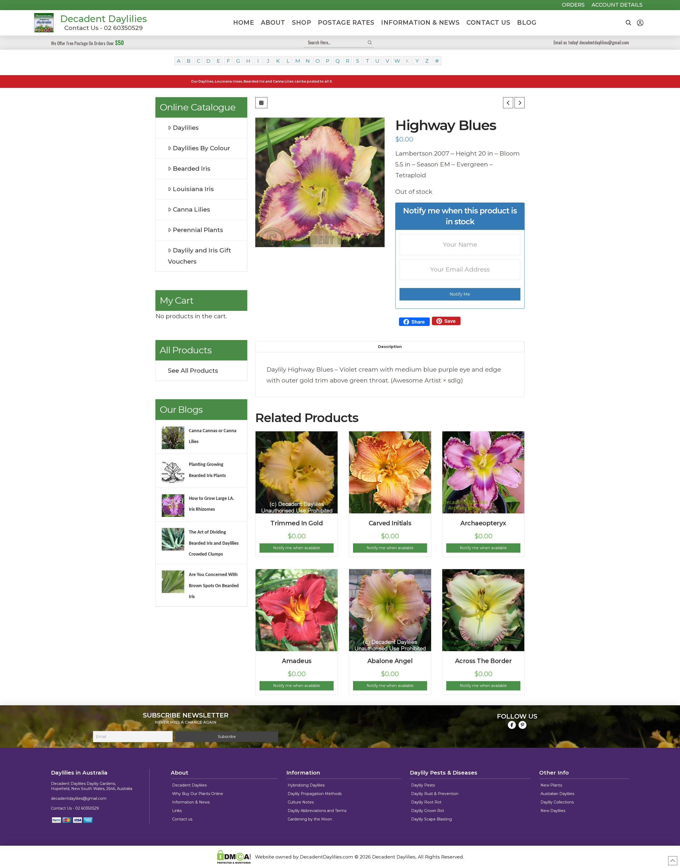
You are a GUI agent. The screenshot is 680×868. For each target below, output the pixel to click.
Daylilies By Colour (201, 148)
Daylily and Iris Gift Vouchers (199, 256)
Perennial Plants (198, 230)
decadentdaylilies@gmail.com (79, 798)
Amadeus (297, 661)
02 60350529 (87, 808)
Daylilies (186, 127)
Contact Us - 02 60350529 (103, 28)
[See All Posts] (261, 102)
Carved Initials (390, 523)
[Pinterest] (522, 725)
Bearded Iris (191, 168)
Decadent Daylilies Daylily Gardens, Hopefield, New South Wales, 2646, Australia (91, 786)
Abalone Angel (390, 661)
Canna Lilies (191, 209)
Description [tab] (390, 346)
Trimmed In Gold (296, 523)
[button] (628, 23)
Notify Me (460, 294)
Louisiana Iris (193, 189)
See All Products (193, 370)
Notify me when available (296, 547)
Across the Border (483, 661)
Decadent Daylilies (103, 18)
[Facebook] (512, 725)
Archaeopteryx (483, 523)
